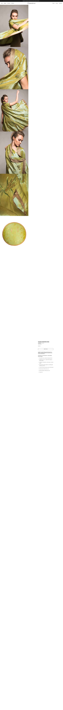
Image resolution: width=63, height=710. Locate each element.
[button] (54, 3)
